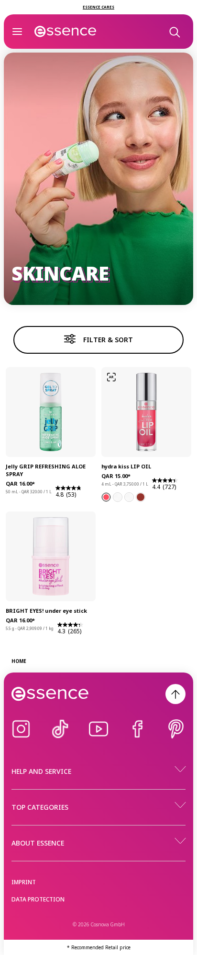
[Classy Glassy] (129, 497)
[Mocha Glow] (140, 497)
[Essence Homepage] (65, 31)
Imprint (23, 882)
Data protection (38, 899)
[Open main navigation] (17, 31)
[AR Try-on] (111, 377)
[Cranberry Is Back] (117, 497)
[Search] (174, 31)
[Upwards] (175, 694)
